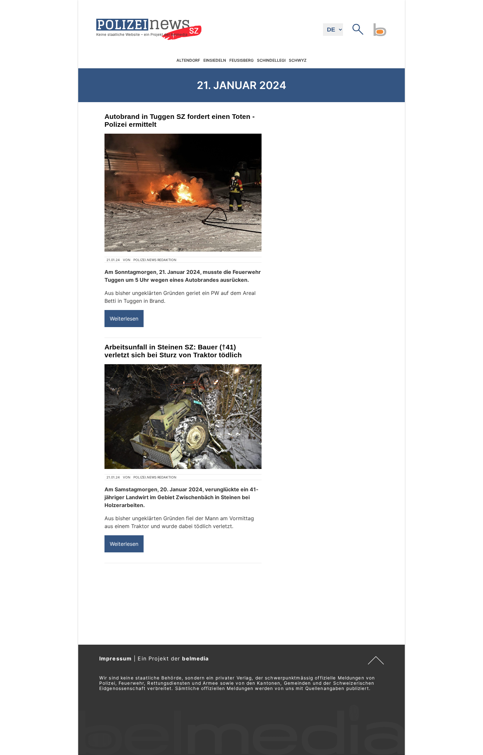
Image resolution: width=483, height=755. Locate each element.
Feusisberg (241, 60)
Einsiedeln (214, 60)
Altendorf (188, 60)
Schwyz (298, 60)
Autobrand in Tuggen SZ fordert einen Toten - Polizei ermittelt (179, 120)
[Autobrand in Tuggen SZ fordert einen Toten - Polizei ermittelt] (183, 193)
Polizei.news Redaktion (154, 260)
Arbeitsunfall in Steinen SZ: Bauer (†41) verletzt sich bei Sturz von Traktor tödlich (173, 351)
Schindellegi (271, 60)
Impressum (115, 658)
